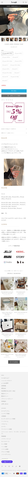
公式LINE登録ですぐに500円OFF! (13, 6)
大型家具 (3, 416)
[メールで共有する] (12, 99)
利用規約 (3, 401)
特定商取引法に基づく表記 (8, 391)
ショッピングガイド (6, 380)
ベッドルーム (4, 421)
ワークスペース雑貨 (6, 429)
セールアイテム (5, 411)
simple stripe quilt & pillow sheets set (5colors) (7, 313)
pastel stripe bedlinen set (20, 312)
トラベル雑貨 (4, 449)
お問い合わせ (4, 404)
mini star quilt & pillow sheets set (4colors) (7, 292)
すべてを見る (14, 362)
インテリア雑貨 (5, 413)
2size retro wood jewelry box (20, 292)
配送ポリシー (4, 396)
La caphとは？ (5, 378)
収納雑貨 (3, 436)
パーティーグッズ (6, 439)
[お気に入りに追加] (12, 278)
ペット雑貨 (4, 446)
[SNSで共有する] (6, 99)
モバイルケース (5, 441)
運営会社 (3, 388)
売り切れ (14, 91)
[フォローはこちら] (2, 466)
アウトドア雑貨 (5, 452)
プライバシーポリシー (7, 399)
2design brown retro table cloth (20, 334)
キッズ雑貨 (4, 444)
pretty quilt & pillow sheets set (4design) (20, 355)
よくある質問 (4, 383)
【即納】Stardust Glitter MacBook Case (7, 334)
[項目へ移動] (3, 39)
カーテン (3, 426)
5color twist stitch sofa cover (7, 355)
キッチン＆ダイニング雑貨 (8, 419)
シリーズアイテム (6, 454)
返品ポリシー (4, 393)
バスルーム (4, 424)
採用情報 (3, 386)
